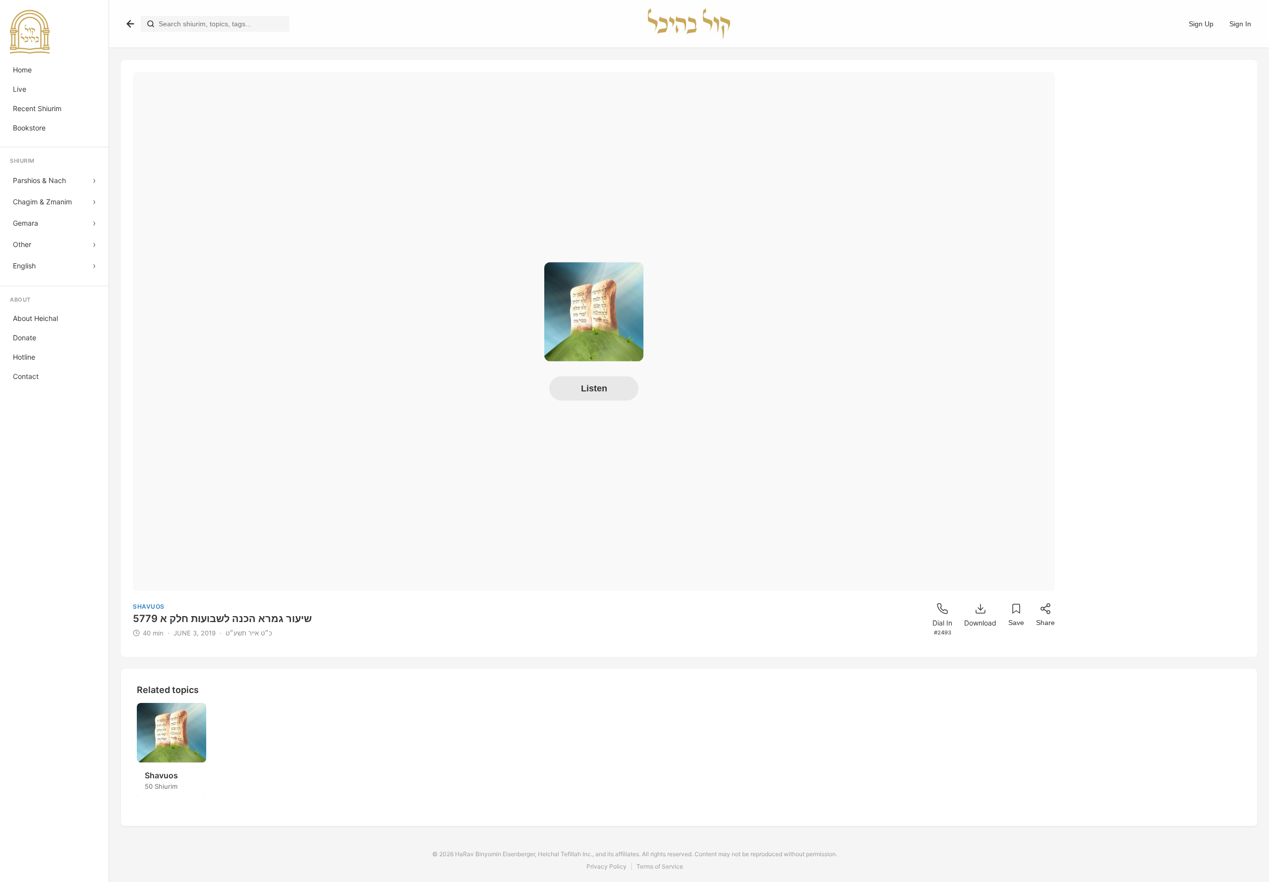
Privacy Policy (606, 866)
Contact (26, 376)
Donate (24, 337)
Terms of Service (659, 866)
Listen (594, 388)
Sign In (1240, 24)
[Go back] (130, 23)
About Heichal (35, 318)
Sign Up (1201, 24)
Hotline (24, 357)
